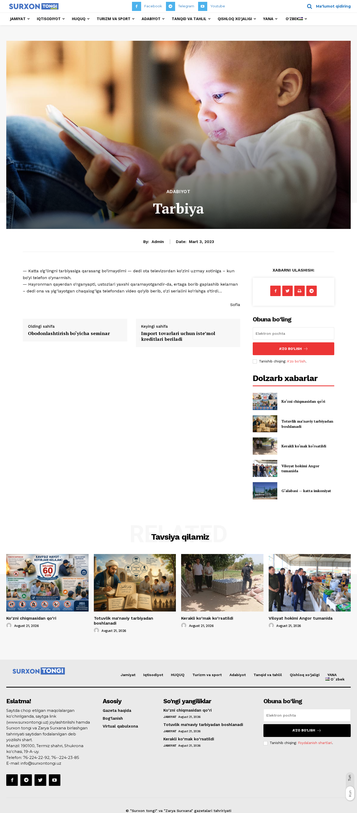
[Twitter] (287, 291)
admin (158, 241)
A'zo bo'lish (296, 361)
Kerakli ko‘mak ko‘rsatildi (303, 445)
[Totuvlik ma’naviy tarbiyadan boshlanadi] (265, 423)
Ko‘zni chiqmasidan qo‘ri (303, 401)
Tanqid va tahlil (268, 675)
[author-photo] (9, 626)
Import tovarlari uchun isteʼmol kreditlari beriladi (178, 336)
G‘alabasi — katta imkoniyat (306, 490)
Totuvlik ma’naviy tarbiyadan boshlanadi (203, 724)
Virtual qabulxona (120, 726)
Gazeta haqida (117, 710)
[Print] (299, 291)
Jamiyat (128, 675)
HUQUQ (178, 675)
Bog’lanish (113, 718)
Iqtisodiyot (153, 675)
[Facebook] (136, 6)
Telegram (186, 6)
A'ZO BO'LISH (290, 349)
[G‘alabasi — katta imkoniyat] (265, 490)
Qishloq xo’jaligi (305, 675)
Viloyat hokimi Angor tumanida (300, 618)
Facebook (153, 6)
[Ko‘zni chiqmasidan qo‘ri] (265, 401)
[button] (327, 6)
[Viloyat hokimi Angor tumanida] (265, 468)
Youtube (217, 6)
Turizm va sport (207, 675)
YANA (332, 675)
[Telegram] (170, 6)
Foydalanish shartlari (315, 743)
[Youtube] (202, 6)
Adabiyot (178, 191)
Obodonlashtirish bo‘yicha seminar (69, 333)
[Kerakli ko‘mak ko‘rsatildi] (265, 445)
